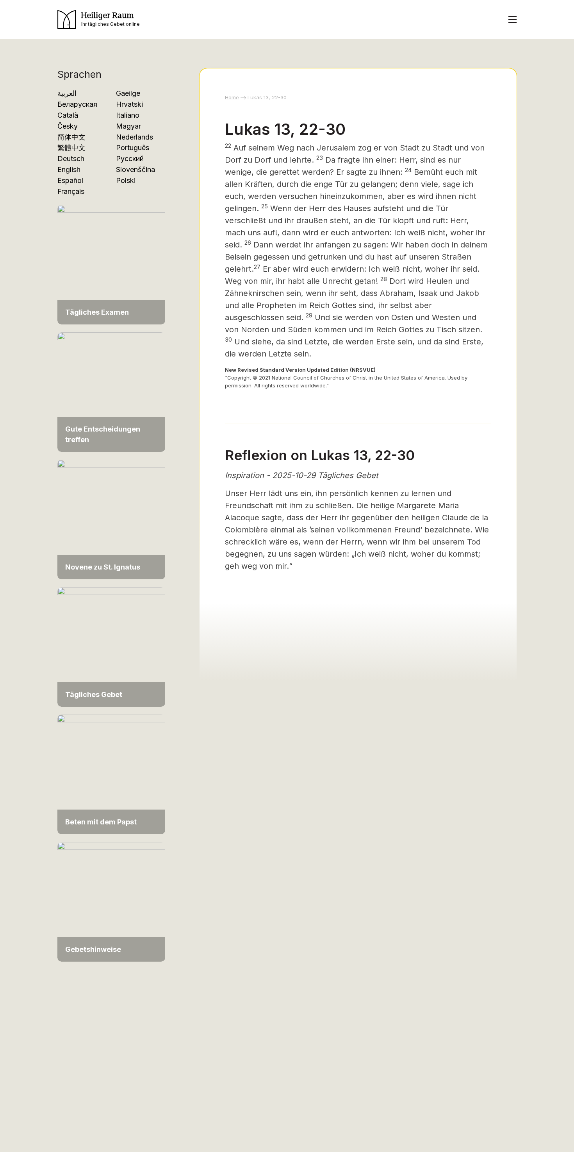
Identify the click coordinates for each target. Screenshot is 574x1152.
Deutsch (70, 158)
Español (70, 180)
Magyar (128, 126)
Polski (125, 180)
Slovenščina (135, 169)
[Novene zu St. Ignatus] (111, 519)
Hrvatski (129, 104)
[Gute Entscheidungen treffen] (111, 391)
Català (67, 115)
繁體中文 (71, 147)
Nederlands (134, 137)
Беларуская (77, 104)
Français (70, 191)
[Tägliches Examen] (111, 264)
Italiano (127, 115)
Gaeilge (128, 93)
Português (132, 147)
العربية (67, 93)
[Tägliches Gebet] (111, 646)
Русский (130, 158)
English (68, 169)
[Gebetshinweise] (111, 901)
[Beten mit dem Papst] (111, 774)
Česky (67, 126)
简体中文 (71, 137)
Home (232, 97)
